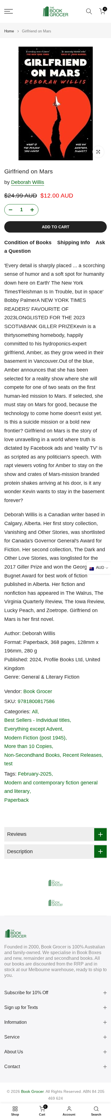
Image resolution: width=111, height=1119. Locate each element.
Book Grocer (37, 691)
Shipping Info (73, 242)
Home (9, 31)
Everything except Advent (33, 729)
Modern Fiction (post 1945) (34, 738)
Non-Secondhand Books (32, 755)
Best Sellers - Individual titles (37, 720)
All (35, 711)
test (8, 763)
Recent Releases (82, 755)
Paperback (16, 800)
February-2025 (35, 774)
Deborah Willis (27, 182)
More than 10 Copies (28, 746)
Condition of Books (28, 242)
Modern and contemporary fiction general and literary (51, 787)
